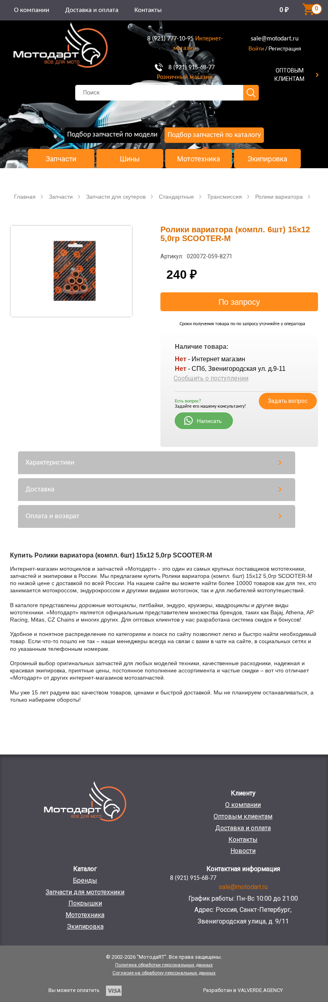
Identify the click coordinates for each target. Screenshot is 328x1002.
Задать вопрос (287, 401)
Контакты (148, 10)
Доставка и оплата (91, 10)
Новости (243, 851)
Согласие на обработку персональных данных (164, 973)
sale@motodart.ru (274, 39)
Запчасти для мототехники (85, 892)
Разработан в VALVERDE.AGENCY (243, 990)
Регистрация (284, 48)
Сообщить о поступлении (211, 378)
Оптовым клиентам (243, 816)
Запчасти (61, 159)
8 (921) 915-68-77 (191, 67)
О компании (31, 10)
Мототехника (198, 159)
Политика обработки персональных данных (164, 965)
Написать (209, 421)
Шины (130, 159)
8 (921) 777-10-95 (170, 39)
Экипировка (267, 159)
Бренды (85, 880)
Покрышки (85, 903)
